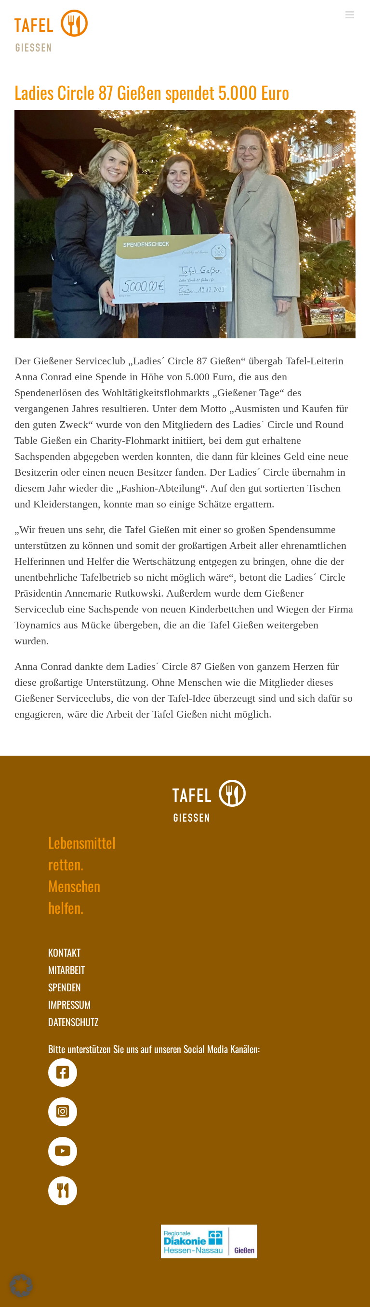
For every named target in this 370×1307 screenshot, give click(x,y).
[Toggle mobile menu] (350, 15)
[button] (21, 1286)
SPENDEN (64, 987)
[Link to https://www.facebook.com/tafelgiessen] (62, 1072)
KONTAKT (64, 952)
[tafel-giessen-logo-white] (209, 801)
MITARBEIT (66, 969)
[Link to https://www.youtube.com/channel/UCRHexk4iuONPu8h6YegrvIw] (62, 1151)
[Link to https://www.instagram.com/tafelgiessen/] (62, 1111)
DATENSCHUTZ (73, 1021)
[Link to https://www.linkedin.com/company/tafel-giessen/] (62, 1190)
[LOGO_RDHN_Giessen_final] (209, 1241)
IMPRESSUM (69, 1004)
